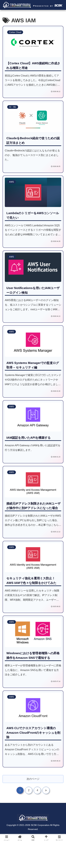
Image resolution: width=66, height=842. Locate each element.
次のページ (33, 779)
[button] (58, 556)
